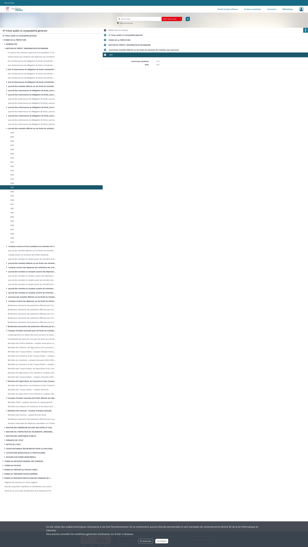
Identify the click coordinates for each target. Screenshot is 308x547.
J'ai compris (161, 541)
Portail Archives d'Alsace (228, 9)
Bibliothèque (287, 9)
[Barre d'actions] (305, 30)
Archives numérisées (252, 9)
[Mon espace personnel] (301, 9)
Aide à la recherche (126, 23)
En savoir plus (145, 541)
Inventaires (271, 9)
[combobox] (172, 19)
